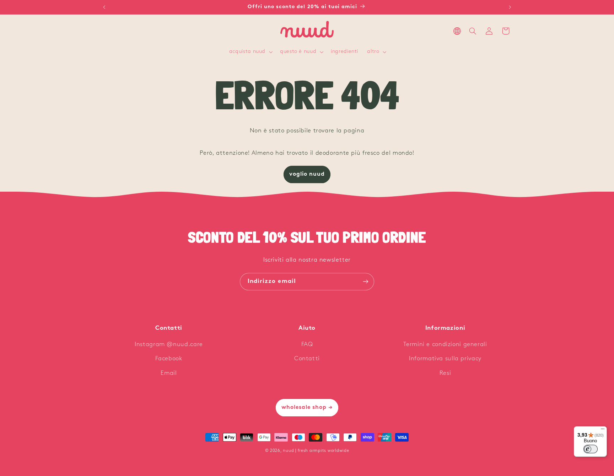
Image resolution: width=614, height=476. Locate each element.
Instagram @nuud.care (169, 344)
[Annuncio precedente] (104, 7)
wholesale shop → (307, 407)
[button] (250, 52)
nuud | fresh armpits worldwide (316, 451)
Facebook (168, 359)
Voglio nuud (307, 174)
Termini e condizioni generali (445, 344)
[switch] (590, 449)
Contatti (307, 359)
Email (169, 373)
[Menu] (602, 430)
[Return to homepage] (307, 31)
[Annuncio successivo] (510, 7)
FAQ (307, 344)
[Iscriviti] (365, 281)
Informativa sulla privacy (445, 359)
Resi (445, 373)
